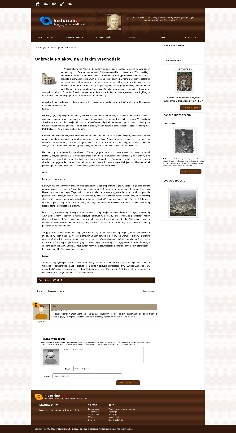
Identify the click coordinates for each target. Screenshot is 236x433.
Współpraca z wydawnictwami (122, 409)
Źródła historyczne (117, 420)
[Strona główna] (37, 4)
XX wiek (161, 38)
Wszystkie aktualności (65, 48)
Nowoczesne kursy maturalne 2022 (59, 410)
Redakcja (113, 412)
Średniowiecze (74, 38)
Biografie (190, 38)
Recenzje (113, 414)
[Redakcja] (46, 4)
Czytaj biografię (192, 107)
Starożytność (46, 38)
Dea (54, 306)
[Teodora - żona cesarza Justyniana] (184, 92)
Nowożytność (104, 38)
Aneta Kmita (44, 280)
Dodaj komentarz (149, 291)
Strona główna (42, 48)
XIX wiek (132, 38)
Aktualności (114, 417)
